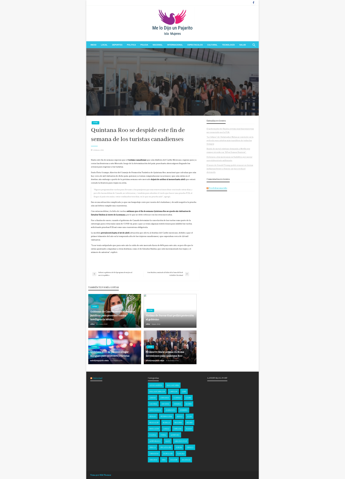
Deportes (117, 45)
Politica (131, 45)
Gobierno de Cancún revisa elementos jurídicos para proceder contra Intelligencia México (112, 315)
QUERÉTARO (175, 435)
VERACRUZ (153, 460)
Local (104, 45)
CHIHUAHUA (164, 398)
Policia (144, 45)
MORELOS (166, 422)
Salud (242, 45)
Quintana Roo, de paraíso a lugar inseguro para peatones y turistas (110, 354)
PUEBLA (163, 435)
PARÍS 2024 (178, 429)
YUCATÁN (173, 460)
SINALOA (152, 447)
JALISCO (180, 416)
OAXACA (166, 429)
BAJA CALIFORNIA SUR (157, 391)
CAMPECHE (173, 391)
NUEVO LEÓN (154, 429)
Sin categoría (165, 447)
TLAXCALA (180, 453)
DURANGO (177, 404)
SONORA (179, 447)
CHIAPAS (152, 398)
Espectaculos (195, 45)
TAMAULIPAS (154, 453)
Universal (97, 378)
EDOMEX (189, 404)
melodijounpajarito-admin (99, 361)
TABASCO (190, 447)
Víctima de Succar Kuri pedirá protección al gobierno (170, 317)
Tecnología (228, 45)
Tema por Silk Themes (100, 475)
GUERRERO (184, 410)
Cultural (212, 45)
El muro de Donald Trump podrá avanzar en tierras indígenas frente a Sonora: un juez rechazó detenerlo (230, 168)
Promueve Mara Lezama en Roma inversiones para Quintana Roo (165, 354)
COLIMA (188, 398)
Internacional (175, 45)
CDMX (184, 391)
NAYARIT (190, 422)
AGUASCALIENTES (155, 385)
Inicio (93, 45)
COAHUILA (177, 398)
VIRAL (164, 460)
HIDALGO (152, 416)
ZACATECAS (186, 460)
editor (92, 324)
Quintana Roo (155, 441)
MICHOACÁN (153, 422)
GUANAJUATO (170, 410)
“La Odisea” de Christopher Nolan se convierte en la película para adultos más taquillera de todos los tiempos (230, 140)
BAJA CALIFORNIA (173, 385)
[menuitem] (93, 44)
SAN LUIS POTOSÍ (181, 441)
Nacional (158, 45)
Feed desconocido (218, 188)
